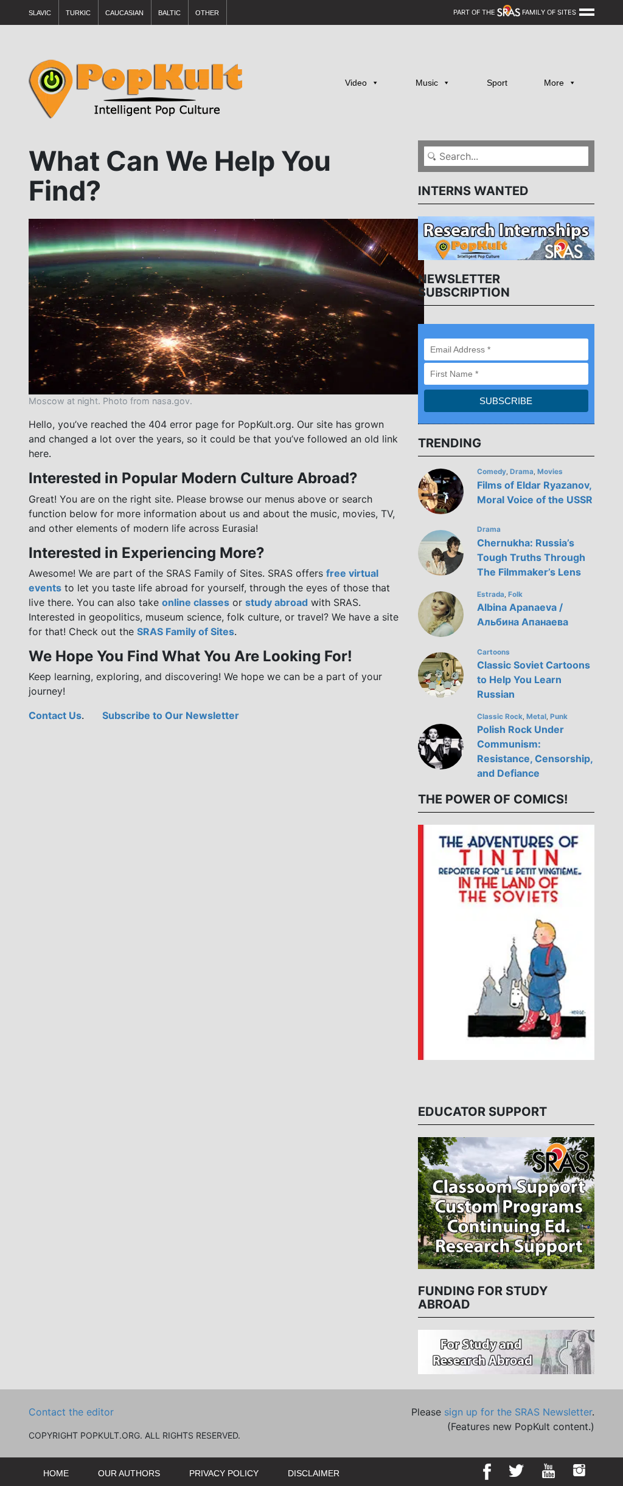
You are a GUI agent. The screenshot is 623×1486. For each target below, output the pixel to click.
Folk (515, 594)
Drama (522, 471)
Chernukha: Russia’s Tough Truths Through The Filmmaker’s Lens (531, 557)
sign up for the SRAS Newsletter (518, 1412)
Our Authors (129, 1473)
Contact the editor (71, 1412)
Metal (536, 716)
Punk (559, 716)
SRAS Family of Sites (185, 631)
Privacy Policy (224, 1473)
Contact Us (55, 715)
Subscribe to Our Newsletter (170, 715)
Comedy (491, 471)
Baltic (169, 12)
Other (207, 12)
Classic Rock (500, 716)
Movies (550, 471)
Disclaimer (313, 1473)
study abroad (276, 602)
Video (356, 83)
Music (427, 83)
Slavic (40, 12)
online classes (195, 602)
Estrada (490, 594)
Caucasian (124, 12)
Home (56, 1473)
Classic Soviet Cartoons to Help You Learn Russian (533, 679)
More (554, 83)
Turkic (78, 12)
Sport (497, 83)
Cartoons (493, 652)
